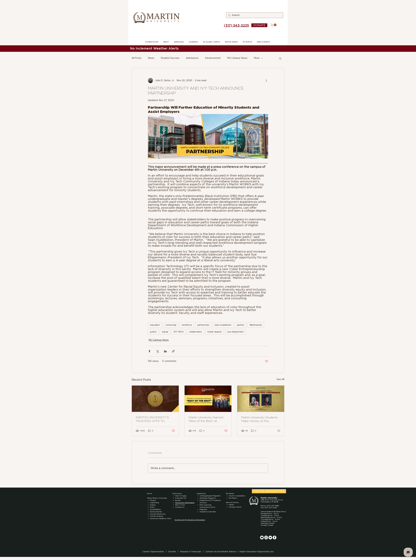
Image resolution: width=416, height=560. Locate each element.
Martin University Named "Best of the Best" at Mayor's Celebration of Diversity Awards (205, 419)
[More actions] (266, 81)
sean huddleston (222, 325)
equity (165, 331)
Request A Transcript (190, 552)
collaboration (195, 331)
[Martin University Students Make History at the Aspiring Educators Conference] (260, 399)
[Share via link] (173, 351)
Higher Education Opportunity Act (257, 552)
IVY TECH (178, 331)
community (170, 325)
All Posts (136, 58)
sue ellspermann (235, 331)
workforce (187, 325)
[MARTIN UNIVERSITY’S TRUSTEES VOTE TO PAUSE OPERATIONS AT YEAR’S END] (155, 399)
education (155, 325)
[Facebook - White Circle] (274, 537)
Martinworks (256, 325)
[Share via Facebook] (149, 351)
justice (153, 331)
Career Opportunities (154, 552)
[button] (274, 25)
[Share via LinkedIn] (165, 351)
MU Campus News (237, 58)
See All (280, 379)
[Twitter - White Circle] (270, 537)
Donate (172, 552)
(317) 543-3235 (236, 25)
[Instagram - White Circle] (266, 537)
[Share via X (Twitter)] (157, 351)
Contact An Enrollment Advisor (220, 552)
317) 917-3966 (273, 506)
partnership (203, 325)
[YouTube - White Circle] (262, 537)
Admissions (192, 58)
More (257, 58)
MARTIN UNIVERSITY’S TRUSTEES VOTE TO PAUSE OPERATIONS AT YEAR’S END (153, 419)
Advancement (213, 58)
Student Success (170, 58)
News (151, 58)
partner (240, 325)
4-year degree (214, 331)
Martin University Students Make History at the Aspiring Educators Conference (259, 419)
